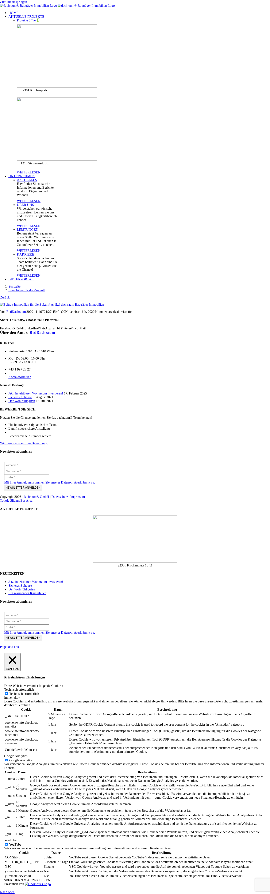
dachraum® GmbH (36, 496)
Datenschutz (59, 496)
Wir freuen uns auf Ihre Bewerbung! (24, 443)
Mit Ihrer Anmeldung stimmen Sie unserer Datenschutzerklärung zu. (49, 482)
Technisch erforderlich (24, 693)
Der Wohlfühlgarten (21, 401)
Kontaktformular (19, 377)
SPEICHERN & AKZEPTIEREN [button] (27, 880)
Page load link (9, 647)
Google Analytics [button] (15, 756)
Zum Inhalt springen (13, 2)
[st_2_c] (57, 159)
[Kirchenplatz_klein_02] (135, 561)
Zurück (5, 297)
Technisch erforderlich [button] (19, 689)
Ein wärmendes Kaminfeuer (27, 593)
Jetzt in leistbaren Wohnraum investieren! (35, 393)
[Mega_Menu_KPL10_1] (57, 86)
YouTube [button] (10, 840)
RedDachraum (16, 311)
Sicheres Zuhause (20, 397)
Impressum (77, 496)
